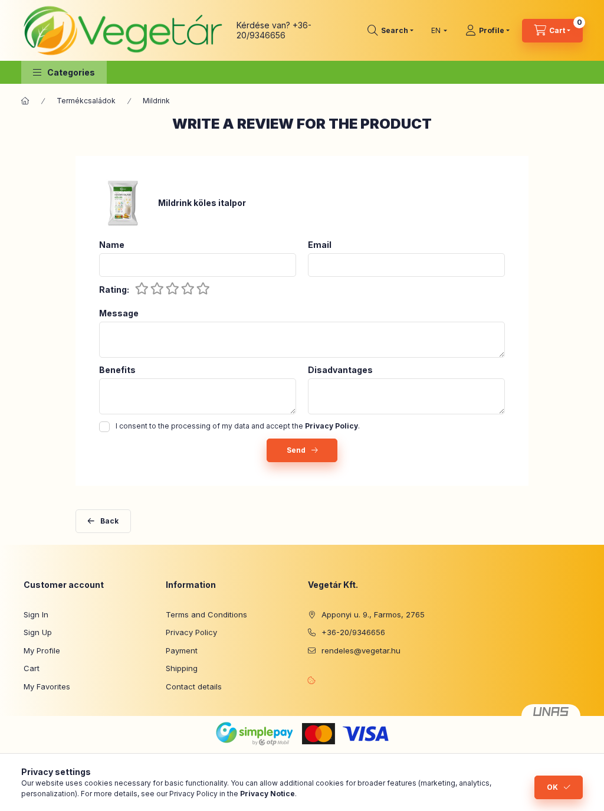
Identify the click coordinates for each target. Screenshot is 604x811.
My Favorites (47, 686)
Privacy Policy (191, 632)
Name (111, 245)
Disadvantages (340, 370)
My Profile (42, 650)
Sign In (36, 614)
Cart (32, 668)
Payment (182, 650)
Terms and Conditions (206, 614)
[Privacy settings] (311, 680)
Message (119, 313)
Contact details (194, 686)
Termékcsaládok (86, 100)
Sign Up (38, 632)
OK (552, 787)
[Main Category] (25, 101)
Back (109, 520)
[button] (64, 72)
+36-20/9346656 (274, 30)
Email (319, 245)
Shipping (182, 668)
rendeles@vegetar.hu (361, 650)
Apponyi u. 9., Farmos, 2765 (373, 614)
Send (296, 450)
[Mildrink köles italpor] (122, 202)
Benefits (117, 370)
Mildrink (156, 100)
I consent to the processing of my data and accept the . (238, 425)
